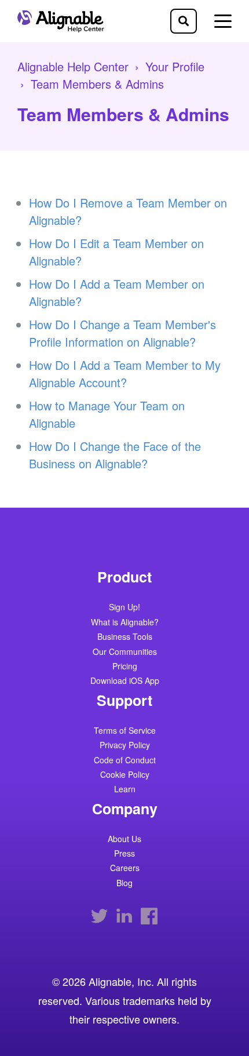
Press (124, 854)
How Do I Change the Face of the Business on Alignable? (115, 455)
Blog (124, 884)
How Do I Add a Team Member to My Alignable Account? (125, 373)
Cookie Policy (124, 775)
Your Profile (174, 66)
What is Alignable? (125, 623)
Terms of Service (125, 731)
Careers (125, 868)
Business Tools (124, 637)
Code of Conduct (125, 761)
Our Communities (125, 652)
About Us (124, 839)
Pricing (124, 667)
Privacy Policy (125, 746)
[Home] (63, 21)
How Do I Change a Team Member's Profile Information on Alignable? (122, 333)
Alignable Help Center (73, 66)
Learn (125, 790)
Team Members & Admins (97, 83)
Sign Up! (124, 608)
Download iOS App (124, 681)
